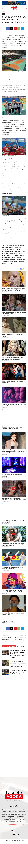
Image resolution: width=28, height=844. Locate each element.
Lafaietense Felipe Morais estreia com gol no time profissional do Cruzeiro (18, 672)
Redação (5, 24)
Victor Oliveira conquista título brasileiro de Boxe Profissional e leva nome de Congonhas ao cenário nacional (17, 654)
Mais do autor (20, 646)
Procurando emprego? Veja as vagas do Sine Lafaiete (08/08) (20, 639)
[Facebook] (8, 28)
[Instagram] (14, 834)
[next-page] (5, 678)
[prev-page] (3, 678)
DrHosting (14, 842)
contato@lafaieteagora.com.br (16, 824)
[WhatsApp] (18, 28)
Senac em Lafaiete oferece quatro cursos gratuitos (6, 639)
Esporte (3, 11)
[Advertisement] (14, 695)
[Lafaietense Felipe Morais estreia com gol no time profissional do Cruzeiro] (5, 672)
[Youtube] (18, 834)
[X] (11, 28)
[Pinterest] (15, 28)
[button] (2, 8)
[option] (14, 3)
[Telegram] (22, 28)
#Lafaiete (12, 621)
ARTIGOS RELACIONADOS (8, 646)
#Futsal (7, 621)
